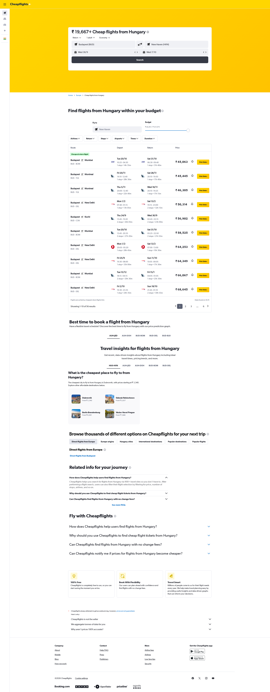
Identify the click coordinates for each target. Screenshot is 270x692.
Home (70, 95)
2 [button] (185, 306)
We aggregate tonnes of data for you (88, 624)
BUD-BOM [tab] (140, 335)
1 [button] (179, 306)
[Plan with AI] (4, 30)
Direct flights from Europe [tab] (83, 441)
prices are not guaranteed (125, 611)
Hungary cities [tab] (126, 441)
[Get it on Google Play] (197, 651)
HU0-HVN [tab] (113, 365)
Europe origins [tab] (107, 441)
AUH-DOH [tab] (126, 335)
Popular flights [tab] (199, 441)
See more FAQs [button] (118, 505)
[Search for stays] (4, 19)
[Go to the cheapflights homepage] (20, 4)
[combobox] (77, 37)
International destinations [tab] (150, 441)
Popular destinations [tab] (177, 441)
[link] (193, 678)
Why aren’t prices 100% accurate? (87, 629)
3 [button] (191, 306)
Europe (78, 95)
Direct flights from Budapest (82, 456)
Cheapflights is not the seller (84, 619)
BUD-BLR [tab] (166, 335)
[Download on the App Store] (197, 658)
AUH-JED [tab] (113, 335)
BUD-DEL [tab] (153, 335)
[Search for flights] (4, 13)
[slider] (188, 130)
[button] (5, 4)
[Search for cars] (4, 25)
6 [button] (203, 306)
